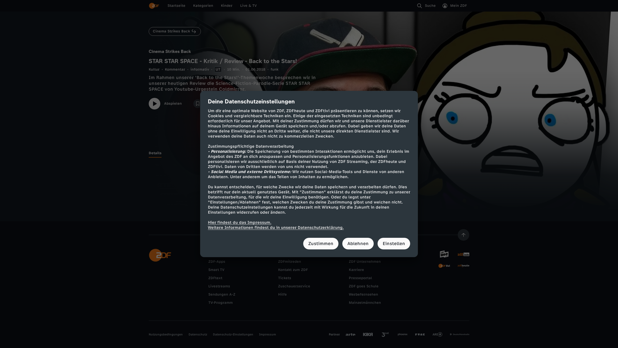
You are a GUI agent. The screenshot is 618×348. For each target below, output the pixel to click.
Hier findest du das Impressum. (239, 222)
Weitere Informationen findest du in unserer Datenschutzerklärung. (276, 227)
